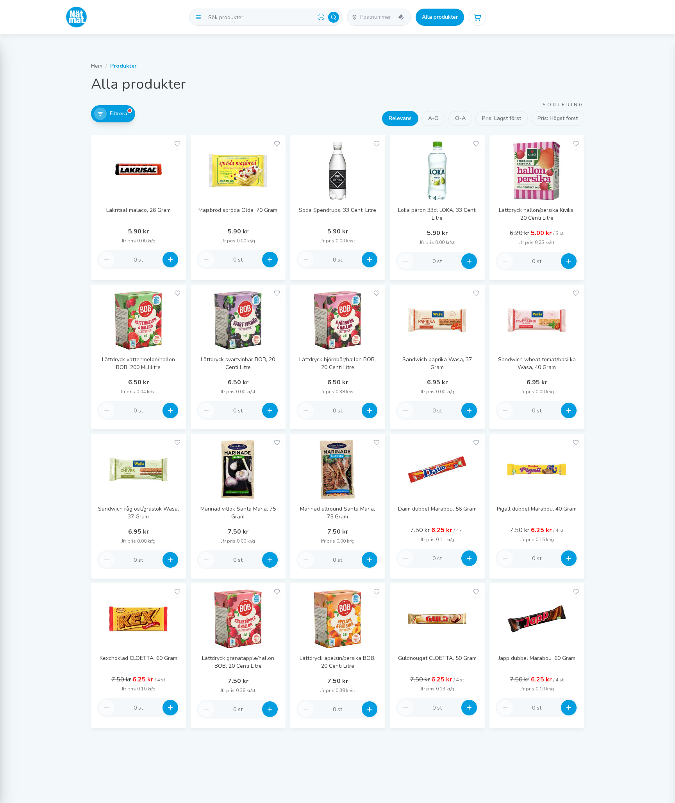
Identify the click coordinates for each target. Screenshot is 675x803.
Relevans (400, 118)
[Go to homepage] (77, 17)
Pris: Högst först (558, 118)
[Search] (333, 17)
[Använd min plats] (401, 17)
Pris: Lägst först (501, 118)
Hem (96, 66)
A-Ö (433, 118)
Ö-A (460, 118)
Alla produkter (440, 17)
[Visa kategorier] (198, 17)
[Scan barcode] (321, 17)
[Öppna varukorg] (477, 17)
